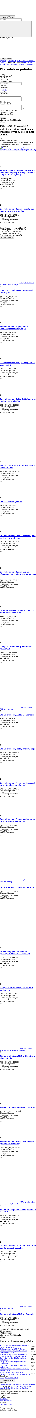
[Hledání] (16, 29)
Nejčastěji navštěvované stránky (17, 1388)
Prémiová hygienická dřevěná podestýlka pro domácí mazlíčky (15, 953)
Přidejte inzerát (6, 1333)
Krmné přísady (5, 64)
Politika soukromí (29, 1384)
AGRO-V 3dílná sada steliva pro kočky (17, 1107)
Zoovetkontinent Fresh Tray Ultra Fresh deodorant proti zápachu (18, 1247)
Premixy (26, 64)
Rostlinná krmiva (17, 64)
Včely (31, 64)
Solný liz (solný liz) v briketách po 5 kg (17, 887)
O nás (2, 1378)
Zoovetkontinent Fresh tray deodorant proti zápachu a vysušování (17, 784)
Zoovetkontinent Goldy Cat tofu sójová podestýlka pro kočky (18, 400)
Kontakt (15, 1378)
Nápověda (8, 1378)
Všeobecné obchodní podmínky (11, 1384)
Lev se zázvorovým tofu (11, 502)
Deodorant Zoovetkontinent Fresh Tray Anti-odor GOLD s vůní (18, 611)
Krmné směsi (27, 62)
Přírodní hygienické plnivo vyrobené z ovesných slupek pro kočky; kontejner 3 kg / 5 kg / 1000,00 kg (17, 172)
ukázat (3, 118)
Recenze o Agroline (20, 1386)
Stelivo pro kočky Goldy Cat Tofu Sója (17, 749)
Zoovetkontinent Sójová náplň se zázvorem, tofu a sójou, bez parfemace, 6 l (18, 574)
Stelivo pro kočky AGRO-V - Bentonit (17, 715)
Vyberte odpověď (7, 237)
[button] (18, 48)
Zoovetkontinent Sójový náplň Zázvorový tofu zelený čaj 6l (14, 328)
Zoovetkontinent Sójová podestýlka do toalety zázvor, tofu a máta (18, 210)
